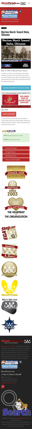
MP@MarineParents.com (9, 383)
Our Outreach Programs (11, 148)
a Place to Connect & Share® (12, 160)
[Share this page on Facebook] (20, 11)
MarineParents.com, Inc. (23, 418)
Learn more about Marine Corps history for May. (16, 88)
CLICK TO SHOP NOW (9, 114)
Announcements (14, 19)
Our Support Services (10, 152)
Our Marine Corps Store (10, 156)
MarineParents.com (5, 19)
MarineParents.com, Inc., (8, 346)
